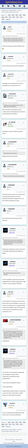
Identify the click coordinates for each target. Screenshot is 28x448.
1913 (17, 17)
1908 (24, 15)
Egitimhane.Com (9, 446)
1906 (16, 15)
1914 (21, 17)
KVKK (20, 446)
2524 (3, 19)
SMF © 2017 (12, 439)
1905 (13, 15)
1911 (10, 17)
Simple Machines (19, 439)
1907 (20, 15)
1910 (6, 17)
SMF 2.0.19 (7, 439)
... (6, 15)
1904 (9, 15)
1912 (13, 17)
